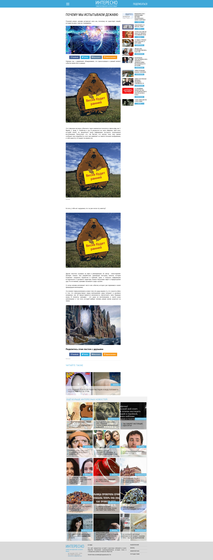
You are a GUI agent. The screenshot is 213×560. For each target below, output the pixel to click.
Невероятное (134, 551)
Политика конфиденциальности (99, 554)
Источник (68, 358)
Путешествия (134, 554)
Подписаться (140, 4)
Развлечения (134, 544)
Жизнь (132, 548)
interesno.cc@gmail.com (75, 556)
